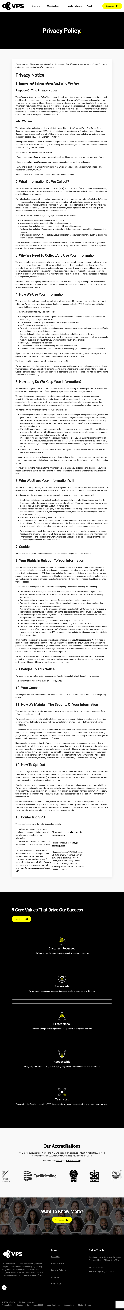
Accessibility (69, 1305)
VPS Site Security (73, 1160)
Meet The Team (58, 1263)
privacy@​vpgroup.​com (37, 157)
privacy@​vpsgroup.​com (80, 640)
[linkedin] (4, 1287)
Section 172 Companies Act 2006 (30, 1305)
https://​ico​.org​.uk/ (50, 629)
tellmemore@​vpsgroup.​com (39, 162)
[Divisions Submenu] (42, 6)
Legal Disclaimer (53, 1305)
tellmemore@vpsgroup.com (101, 1271)
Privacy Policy (7, 1305)
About (89, 6)
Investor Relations (74, 6)
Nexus (59, 1160)
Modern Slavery (84, 1305)
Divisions (36, 6)
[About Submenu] (94, 6)
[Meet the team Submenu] (61, 6)
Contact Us (56, 1284)
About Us (55, 1277)
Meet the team (53, 6)
